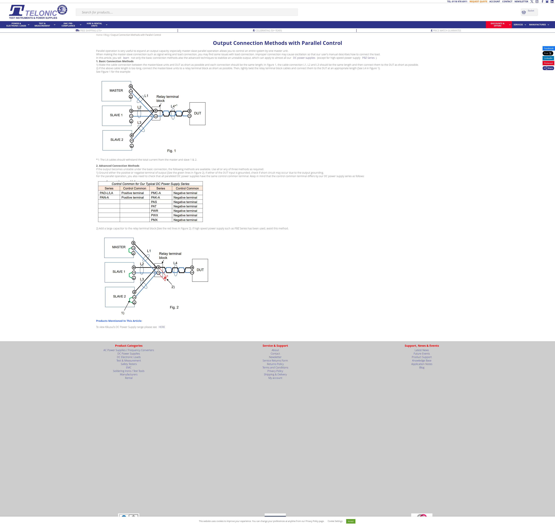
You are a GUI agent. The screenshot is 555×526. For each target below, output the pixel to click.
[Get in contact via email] (548, 68)
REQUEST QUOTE (478, 1)
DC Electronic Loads (129, 357)
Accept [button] (351, 521)
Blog (106, 34)
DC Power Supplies (129, 353)
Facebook (549, 48)
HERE (162, 327)
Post (546, 53)
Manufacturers (128, 374)
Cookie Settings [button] (335, 521)
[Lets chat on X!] (532, 1)
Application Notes (421, 364)
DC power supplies (304, 57)
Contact (275, 353)
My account (275, 378)
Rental (129, 378)
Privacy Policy (275, 371)
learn (126, 57)
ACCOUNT (494, 1)
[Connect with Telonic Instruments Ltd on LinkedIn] (552, 1)
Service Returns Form (275, 360)
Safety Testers (129, 364)
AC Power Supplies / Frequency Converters (128, 350)
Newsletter (275, 357)
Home (99, 34)
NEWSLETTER (521, 1)
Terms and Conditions (275, 367)
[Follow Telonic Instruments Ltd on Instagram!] (537, 1)
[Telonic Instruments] (38, 11)
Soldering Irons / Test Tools (128, 371)
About (275, 350)
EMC (128, 367)
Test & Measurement (128, 360)
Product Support (422, 357)
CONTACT (507, 1)
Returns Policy (275, 364)
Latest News (422, 350)
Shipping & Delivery (275, 374)
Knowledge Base (421, 360)
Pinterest (548, 63)
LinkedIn (548, 58)
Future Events (422, 353)
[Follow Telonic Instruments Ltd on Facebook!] (542, 1)
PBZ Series (368, 57)
